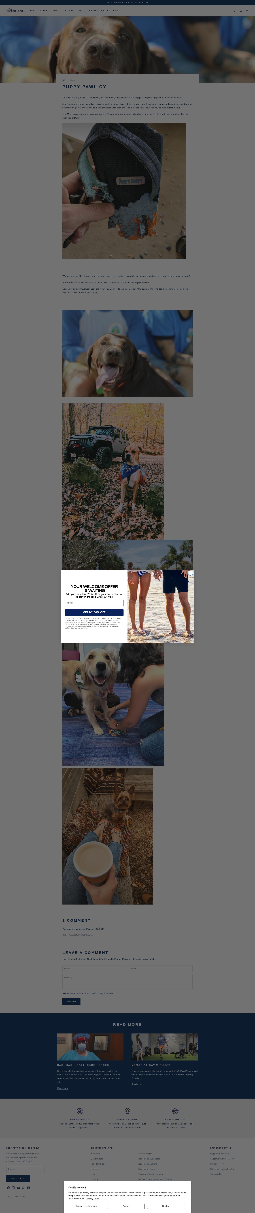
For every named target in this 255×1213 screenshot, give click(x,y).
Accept (126, 1206)
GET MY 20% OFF (94, 612)
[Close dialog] (190, 573)
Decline (165, 1206)
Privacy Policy (92, 1199)
